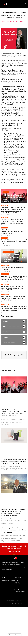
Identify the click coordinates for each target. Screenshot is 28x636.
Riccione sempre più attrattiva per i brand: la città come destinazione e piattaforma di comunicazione (13, 530)
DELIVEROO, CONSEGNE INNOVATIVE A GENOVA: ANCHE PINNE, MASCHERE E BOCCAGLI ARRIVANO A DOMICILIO (13, 221)
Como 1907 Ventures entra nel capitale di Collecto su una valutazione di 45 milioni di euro (14, 241)
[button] (6, 4)
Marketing (5, 192)
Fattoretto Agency (14, 551)
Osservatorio (5, 265)
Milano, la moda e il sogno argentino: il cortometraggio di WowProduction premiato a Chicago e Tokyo (13, 298)
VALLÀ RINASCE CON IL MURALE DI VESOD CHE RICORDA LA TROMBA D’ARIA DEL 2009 (12, 288)
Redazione (6, 201)
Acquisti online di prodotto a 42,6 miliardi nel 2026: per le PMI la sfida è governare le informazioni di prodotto (14, 308)
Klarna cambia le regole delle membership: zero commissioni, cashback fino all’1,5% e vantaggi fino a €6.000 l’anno (13, 461)
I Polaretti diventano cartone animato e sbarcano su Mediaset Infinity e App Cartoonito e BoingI (13, 231)
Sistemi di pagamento (8, 252)
